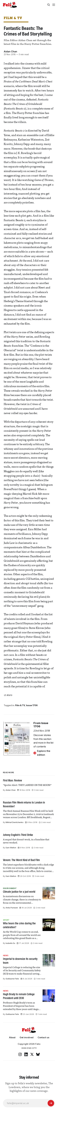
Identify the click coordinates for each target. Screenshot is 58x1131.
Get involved (26, 1037)
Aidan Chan (10, 51)
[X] (32, 1054)
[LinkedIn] (26, 1054)
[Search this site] (48, 4)
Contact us (43, 1037)
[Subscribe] (51, 1103)
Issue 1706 (32, 705)
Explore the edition (43, 752)
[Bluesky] (38, 1054)
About (12, 1037)
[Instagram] (20, 1054)
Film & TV (13, 18)
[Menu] (53, 4)
